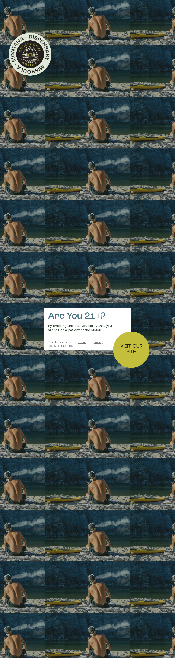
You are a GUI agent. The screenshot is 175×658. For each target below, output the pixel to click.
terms (82, 342)
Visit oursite (131, 348)
